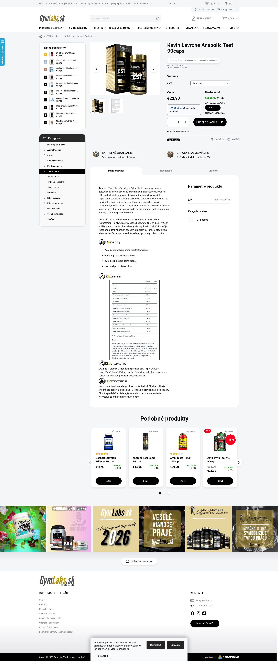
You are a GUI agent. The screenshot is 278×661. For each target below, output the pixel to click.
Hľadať (157, 18)
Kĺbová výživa (53, 198)
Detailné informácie (176, 131)
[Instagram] (198, 612)
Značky (50, 219)
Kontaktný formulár (205, 623)
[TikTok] (204, 612)
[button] (160, 493)
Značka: (177, 68)
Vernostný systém (89, 3)
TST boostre (53, 171)
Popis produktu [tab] (116, 170)
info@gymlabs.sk (204, 600)
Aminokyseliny (54, 150)
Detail (108, 481)
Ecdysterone (53, 187)
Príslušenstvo (53, 208)
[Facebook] (192, 612)
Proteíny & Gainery (56, 145)
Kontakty (53, 3)
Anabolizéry (53, 176)
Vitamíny (51, 192)
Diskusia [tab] (213, 170)
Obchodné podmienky (138, 3)
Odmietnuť (155, 645)
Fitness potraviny (55, 203)
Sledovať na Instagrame (141, 561)
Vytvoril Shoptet (209, 657)
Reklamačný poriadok (49, 627)
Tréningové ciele (55, 214)
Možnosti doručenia (215, 113)
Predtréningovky (55, 166)
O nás (41, 3)
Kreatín (50, 155)
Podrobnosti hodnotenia (208, 60)
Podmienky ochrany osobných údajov (56, 632)
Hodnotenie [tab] (166, 170)
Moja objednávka (69, 3)
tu (128, 649)
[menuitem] (52, 28)
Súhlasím (175, 645)
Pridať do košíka (206, 122)
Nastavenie (102, 655)
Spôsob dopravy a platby (113, 3)
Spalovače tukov (55, 160)
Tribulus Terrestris (56, 182)
